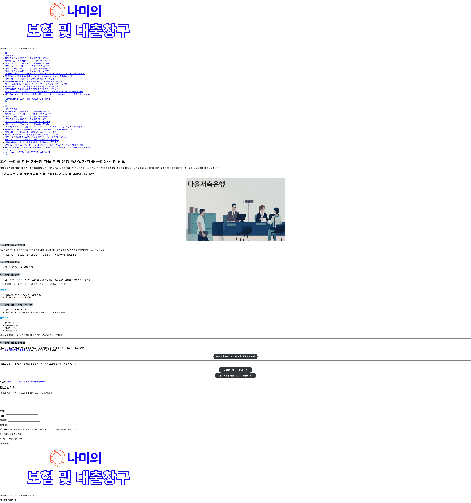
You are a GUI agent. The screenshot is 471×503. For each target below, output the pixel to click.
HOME (8, 97)
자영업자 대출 (40, 381)
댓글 (2, 411)
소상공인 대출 (28, 381)
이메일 (3, 420)
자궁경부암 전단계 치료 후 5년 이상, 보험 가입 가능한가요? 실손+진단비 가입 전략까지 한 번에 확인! (49, 94)
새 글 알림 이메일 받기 (13, 439)
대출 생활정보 (11, 56)
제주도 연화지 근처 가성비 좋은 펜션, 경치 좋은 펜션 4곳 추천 (32, 86)
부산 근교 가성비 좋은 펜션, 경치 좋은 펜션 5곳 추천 (27, 66)
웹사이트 (4, 425)
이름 (2, 416)
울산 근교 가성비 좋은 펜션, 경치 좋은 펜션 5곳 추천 (27, 58)
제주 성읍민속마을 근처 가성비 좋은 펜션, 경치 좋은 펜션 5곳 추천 (33, 81)
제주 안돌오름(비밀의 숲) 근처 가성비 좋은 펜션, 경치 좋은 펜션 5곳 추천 (36, 84)
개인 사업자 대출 (14, 381)
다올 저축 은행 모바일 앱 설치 (17, 350)
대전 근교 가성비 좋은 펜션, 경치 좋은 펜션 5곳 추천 (27, 63)
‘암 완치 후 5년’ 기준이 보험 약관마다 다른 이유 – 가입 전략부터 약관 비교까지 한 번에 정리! (45, 74)
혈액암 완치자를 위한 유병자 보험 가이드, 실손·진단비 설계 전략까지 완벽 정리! (39, 76)
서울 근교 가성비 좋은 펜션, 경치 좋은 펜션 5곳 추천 (27, 71)
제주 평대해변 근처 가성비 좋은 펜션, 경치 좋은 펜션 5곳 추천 (32, 89)
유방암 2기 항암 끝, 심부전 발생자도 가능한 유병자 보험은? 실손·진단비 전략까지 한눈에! (44, 92)
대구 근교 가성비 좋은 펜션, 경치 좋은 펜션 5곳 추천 (27, 68)
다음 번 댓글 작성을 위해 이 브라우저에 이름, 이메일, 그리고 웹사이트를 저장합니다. (40, 429)
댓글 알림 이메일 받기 (12, 434)
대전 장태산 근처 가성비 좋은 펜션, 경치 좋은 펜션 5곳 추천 (31, 79)
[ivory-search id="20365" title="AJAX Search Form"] (27, 99)
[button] (6, 102)
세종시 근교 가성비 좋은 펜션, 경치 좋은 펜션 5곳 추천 (28, 61)
